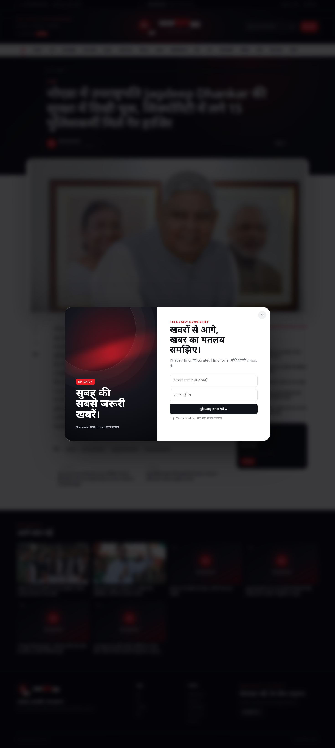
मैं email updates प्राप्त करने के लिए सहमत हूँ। (199, 418)
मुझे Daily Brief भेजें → (214, 409)
